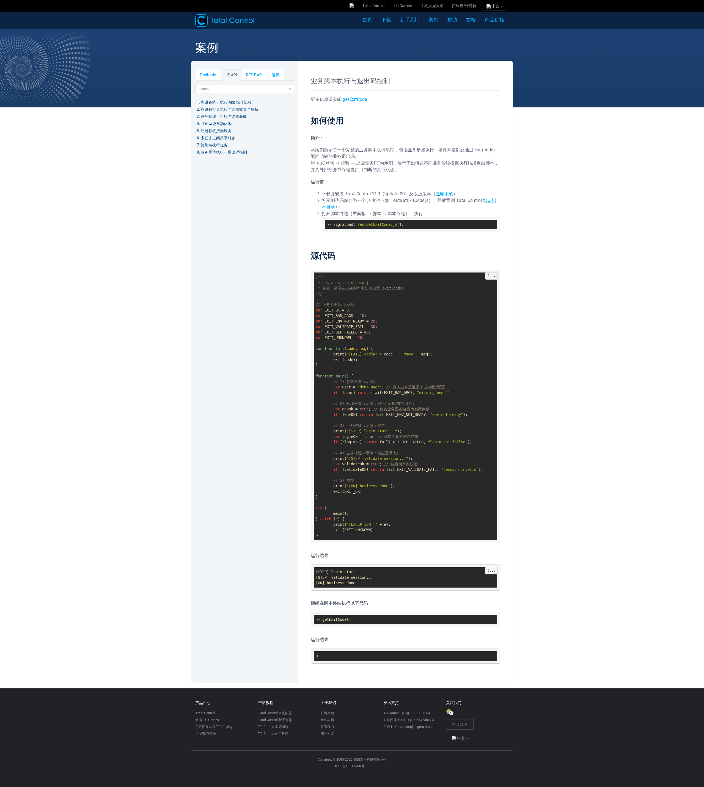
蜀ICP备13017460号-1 (350, 766)
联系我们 (327, 727)
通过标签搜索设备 (216, 131)
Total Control (373, 6)
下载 (386, 20)
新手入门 (410, 20)
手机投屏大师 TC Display (213, 727)
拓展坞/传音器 (464, 6)
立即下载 (444, 193)
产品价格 (494, 20)
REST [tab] (254, 75)
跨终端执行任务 (214, 145)
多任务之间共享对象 (218, 138)
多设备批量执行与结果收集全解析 (229, 109)
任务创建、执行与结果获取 (224, 116)
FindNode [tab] (208, 75)
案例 (433, 20)
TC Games (403, 6)
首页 (367, 20)
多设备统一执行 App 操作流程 (226, 102)
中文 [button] (495, 6)
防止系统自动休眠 (216, 123)
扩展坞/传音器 (205, 734)
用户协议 (327, 734)
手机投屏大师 (432, 6)
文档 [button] (471, 20)
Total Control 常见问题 (275, 713)
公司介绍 (327, 713)
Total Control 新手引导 (275, 720)
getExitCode (355, 99)
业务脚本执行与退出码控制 (224, 152)
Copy (491, 276)
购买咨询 (459, 724)
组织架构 (327, 720)
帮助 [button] (452, 20)
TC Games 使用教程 (273, 734)
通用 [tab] (276, 75)
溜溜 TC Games (207, 720)
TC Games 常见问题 (273, 727)
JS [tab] (231, 75)
